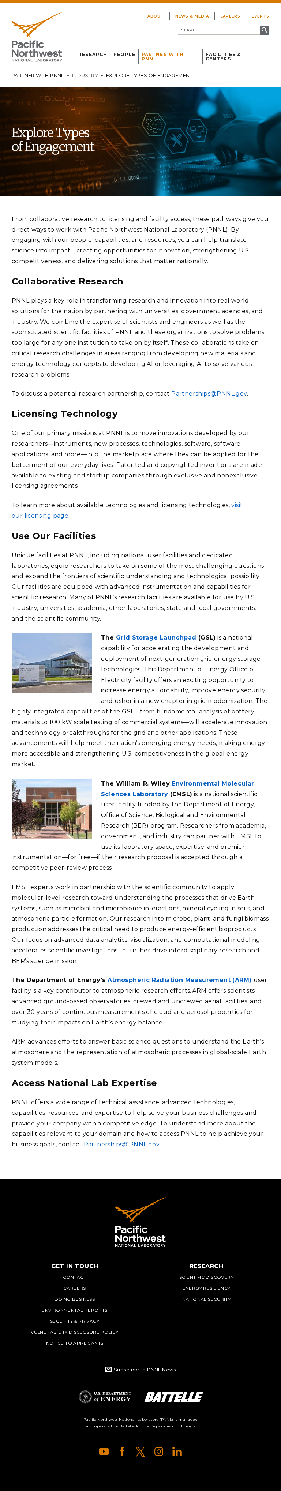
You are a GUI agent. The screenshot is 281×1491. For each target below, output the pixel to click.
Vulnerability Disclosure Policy (74, 1332)
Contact (74, 1277)
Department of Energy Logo (105, 1397)
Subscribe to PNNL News (145, 1369)
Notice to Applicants (75, 1343)
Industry (85, 75)
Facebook (122, 1451)
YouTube (104, 1451)
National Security (206, 1299)
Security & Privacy (74, 1321)
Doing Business (75, 1299)
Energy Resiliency (207, 1288)
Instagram (158, 1451)
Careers (230, 16)
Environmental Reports (74, 1310)
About (155, 16)
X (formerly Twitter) (140, 1451)
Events (260, 16)
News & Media (192, 16)
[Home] (37, 37)
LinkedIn (177, 1451)
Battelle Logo (173, 1397)
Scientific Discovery (206, 1277)
